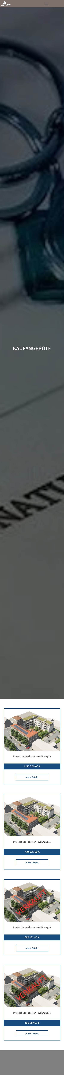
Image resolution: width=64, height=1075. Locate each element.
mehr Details (32, 777)
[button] (46, 3)
